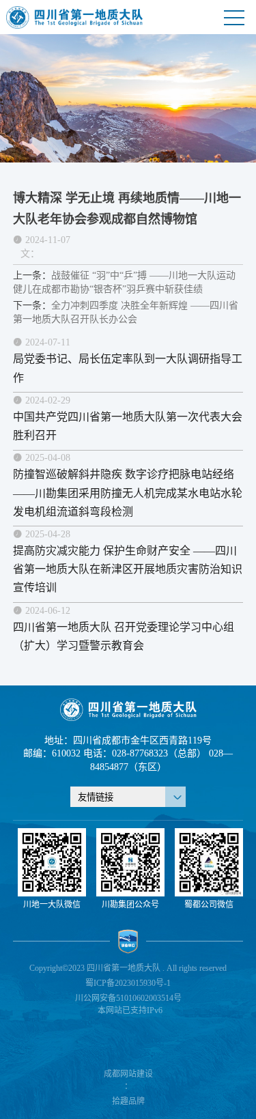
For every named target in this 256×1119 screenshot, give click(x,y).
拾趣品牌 (128, 1101)
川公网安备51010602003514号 (128, 998)
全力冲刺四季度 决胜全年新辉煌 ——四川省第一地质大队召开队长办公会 (125, 312)
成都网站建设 (128, 1074)
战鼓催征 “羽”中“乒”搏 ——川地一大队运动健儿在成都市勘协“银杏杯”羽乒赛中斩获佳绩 (124, 282)
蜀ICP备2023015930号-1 (128, 983)
